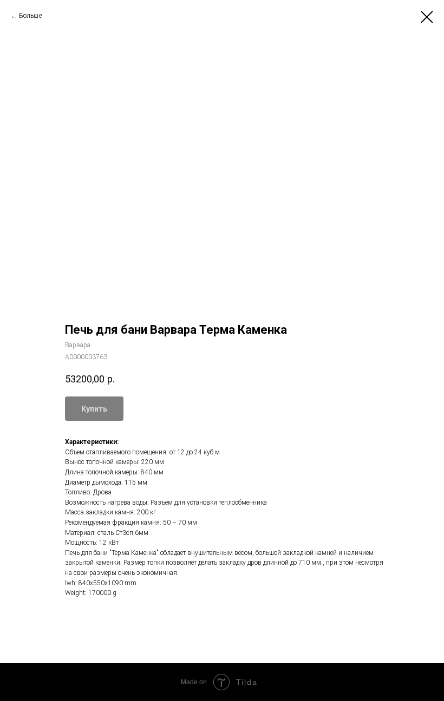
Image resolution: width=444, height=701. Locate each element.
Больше (30, 15)
